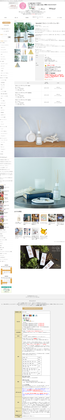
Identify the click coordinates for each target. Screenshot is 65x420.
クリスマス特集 (2, 237)
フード (1, 121)
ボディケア (2, 66)
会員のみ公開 (46, 87)
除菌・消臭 (2, 247)
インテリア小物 (3, 80)
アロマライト (2, 47)
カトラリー (2, 110)
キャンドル (2, 56)
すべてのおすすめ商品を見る (60, 241)
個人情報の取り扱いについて (5, 169)
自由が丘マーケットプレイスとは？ (38, 18)
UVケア (1, 243)
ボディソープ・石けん (4, 73)
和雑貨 (1, 233)
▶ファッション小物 (3, 126)
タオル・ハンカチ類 (4, 96)
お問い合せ (49, 17)
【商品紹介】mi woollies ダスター (5, 161)
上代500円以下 (2, 257)
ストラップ (3, 85)
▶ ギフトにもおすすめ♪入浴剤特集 (6, 171)
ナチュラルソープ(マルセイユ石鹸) (6, 251)
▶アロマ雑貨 (2, 42)
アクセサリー (2, 135)
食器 (1, 107)
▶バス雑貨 (2, 61)
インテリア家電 (3, 91)
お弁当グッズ (2, 114)
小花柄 (1, 249)
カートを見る (59, 17)
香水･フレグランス (3, 75)
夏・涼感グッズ (2, 261)
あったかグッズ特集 (3, 239)
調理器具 (2, 112)
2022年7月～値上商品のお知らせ (5, 163)
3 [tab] (41, 269)
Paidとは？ (32, 321)
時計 (1, 98)
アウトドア (2, 255)
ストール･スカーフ (3, 133)
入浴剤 (1, 70)
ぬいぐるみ (3, 84)
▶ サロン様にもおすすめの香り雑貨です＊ (6, 181)
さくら (1, 241)
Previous (13, 257)
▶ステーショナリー (3, 138)
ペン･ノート (2, 142)
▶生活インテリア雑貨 (4, 77)
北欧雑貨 (1, 235)
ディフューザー (3, 49)
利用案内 (27, 17)
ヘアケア (2, 68)
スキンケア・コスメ (4, 63)
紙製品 (1, 144)
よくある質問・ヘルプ (4, 167)
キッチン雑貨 (2, 117)
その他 (1, 151)
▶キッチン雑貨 (2, 105)
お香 (1, 54)
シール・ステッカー (4, 140)
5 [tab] (44, 269)
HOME (5, 17)
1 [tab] (38, 269)
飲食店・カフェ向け (3, 253)
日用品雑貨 (2, 82)
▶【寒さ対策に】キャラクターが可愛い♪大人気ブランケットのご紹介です (6, 174)
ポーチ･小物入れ (3, 131)
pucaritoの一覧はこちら (49, 79)
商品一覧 (16, 17)
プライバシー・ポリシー (4, 165)
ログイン (55, 88)
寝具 (1, 89)
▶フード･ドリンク (3, 119)
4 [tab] (43, 269)
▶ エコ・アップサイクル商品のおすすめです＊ (6, 178)
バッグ (1, 128)
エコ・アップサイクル (4, 259)
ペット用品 (2, 100)
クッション (3, 87)
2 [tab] (40, 269)
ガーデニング (2, 103)
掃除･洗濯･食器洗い (4, 93)
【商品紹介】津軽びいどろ (4, 159)
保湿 (1, 245)
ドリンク (2, 124)
